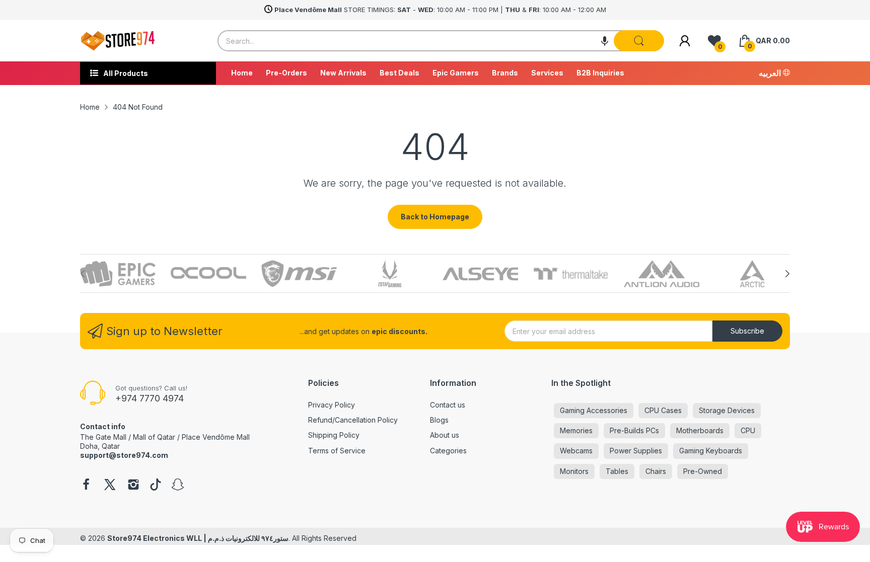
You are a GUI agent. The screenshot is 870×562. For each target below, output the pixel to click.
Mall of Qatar (154, 437)
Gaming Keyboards (710, 450)
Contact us (447, 404)
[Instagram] (133, 485)
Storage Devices (727, 410)
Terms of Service (337, 450)
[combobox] (441, 40)
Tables (617, 471)
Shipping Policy (333, 435)
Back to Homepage (435, 216)
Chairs (655, 471)
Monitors (574, 471)
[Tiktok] (156, 485)
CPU (748, 430)
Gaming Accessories (593, 410)
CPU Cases (663, 410)
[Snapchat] (178, 485)
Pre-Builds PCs (634, 430)
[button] (604, 40)
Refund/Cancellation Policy (353, 420)
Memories (576, 430)
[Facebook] (86, 485)
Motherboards (699, 430)
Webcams (576, 450)
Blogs (439, 420)
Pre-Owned (702, 471)
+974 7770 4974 (149, 398)
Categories (448, 450)
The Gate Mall (103, 437)
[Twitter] (109, 485)
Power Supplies (636, 450)
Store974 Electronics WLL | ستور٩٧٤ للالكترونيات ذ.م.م (197, 538)
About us (444, 435)
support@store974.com (124, 455)
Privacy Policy (331, 404)
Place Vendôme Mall (216, 437)
